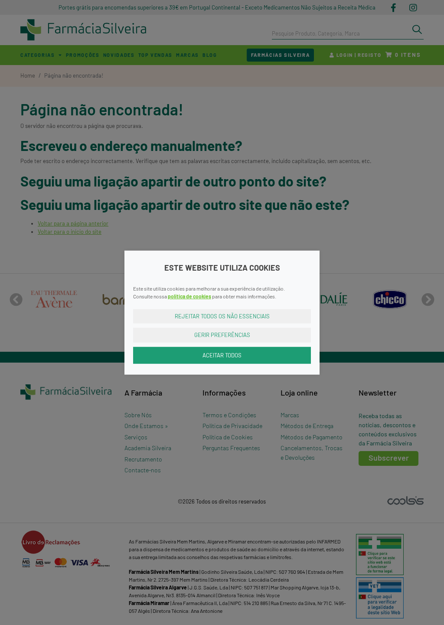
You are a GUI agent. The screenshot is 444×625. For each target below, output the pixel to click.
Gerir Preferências (222, 334)
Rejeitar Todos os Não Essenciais (222, 315)
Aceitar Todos (222, 354)
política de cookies (189, 296)
